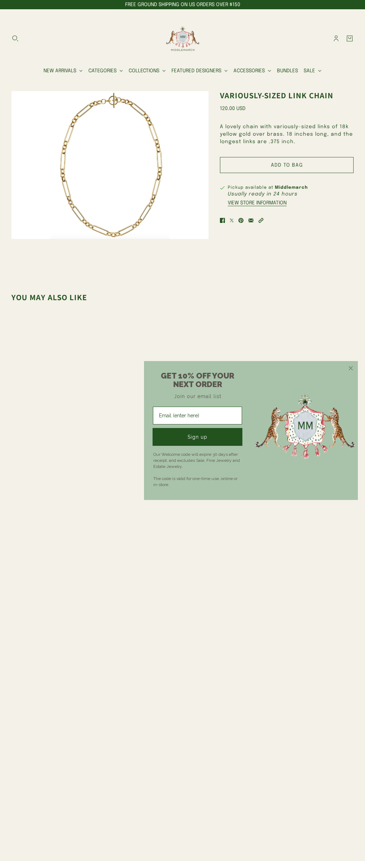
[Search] (15, 38)
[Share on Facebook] (222, 220)
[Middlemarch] (182, 38)
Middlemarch (291, 188)
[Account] (336, 38)
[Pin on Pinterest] (241, 220)
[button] (261, 220)
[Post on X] (231, 220)
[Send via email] (251, 220)
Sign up (197, 437)
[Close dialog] (350, 368)
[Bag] (350, 38)
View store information (257, 202)
